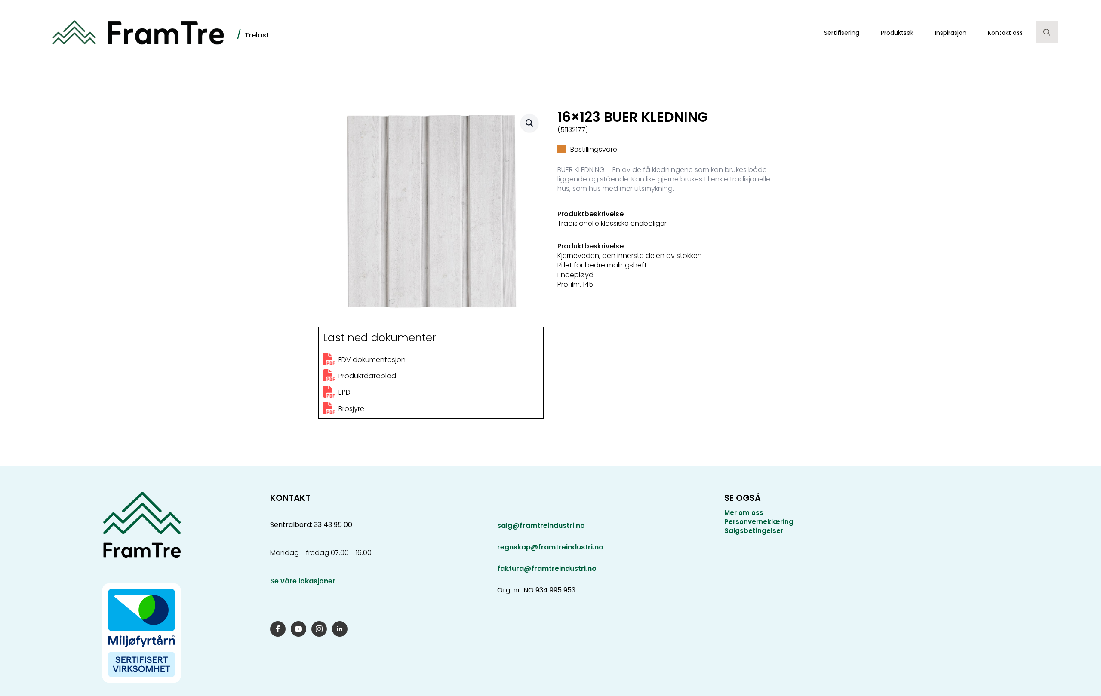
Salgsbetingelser (753, 530)
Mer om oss (743, 512)
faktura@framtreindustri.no (547, 568)
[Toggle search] (1047, 32)
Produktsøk (897, 32)
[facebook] (278, 629)
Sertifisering (841, 32)
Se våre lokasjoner (302, 581)
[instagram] (319, 629)
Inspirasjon (950, 32)
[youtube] (298, 629)
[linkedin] (340, 629)
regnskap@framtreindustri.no (550, 547)
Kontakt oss (1005, 32)
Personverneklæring (758, 521)
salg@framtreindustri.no (541, 525)
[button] (529, 123)
